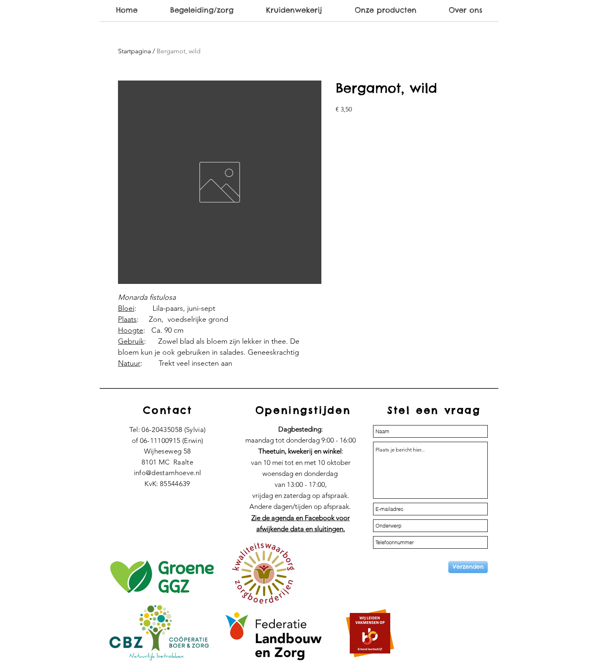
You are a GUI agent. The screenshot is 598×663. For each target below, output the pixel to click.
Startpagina (134, 51)
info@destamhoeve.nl (167, 473)
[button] (201, 10)
